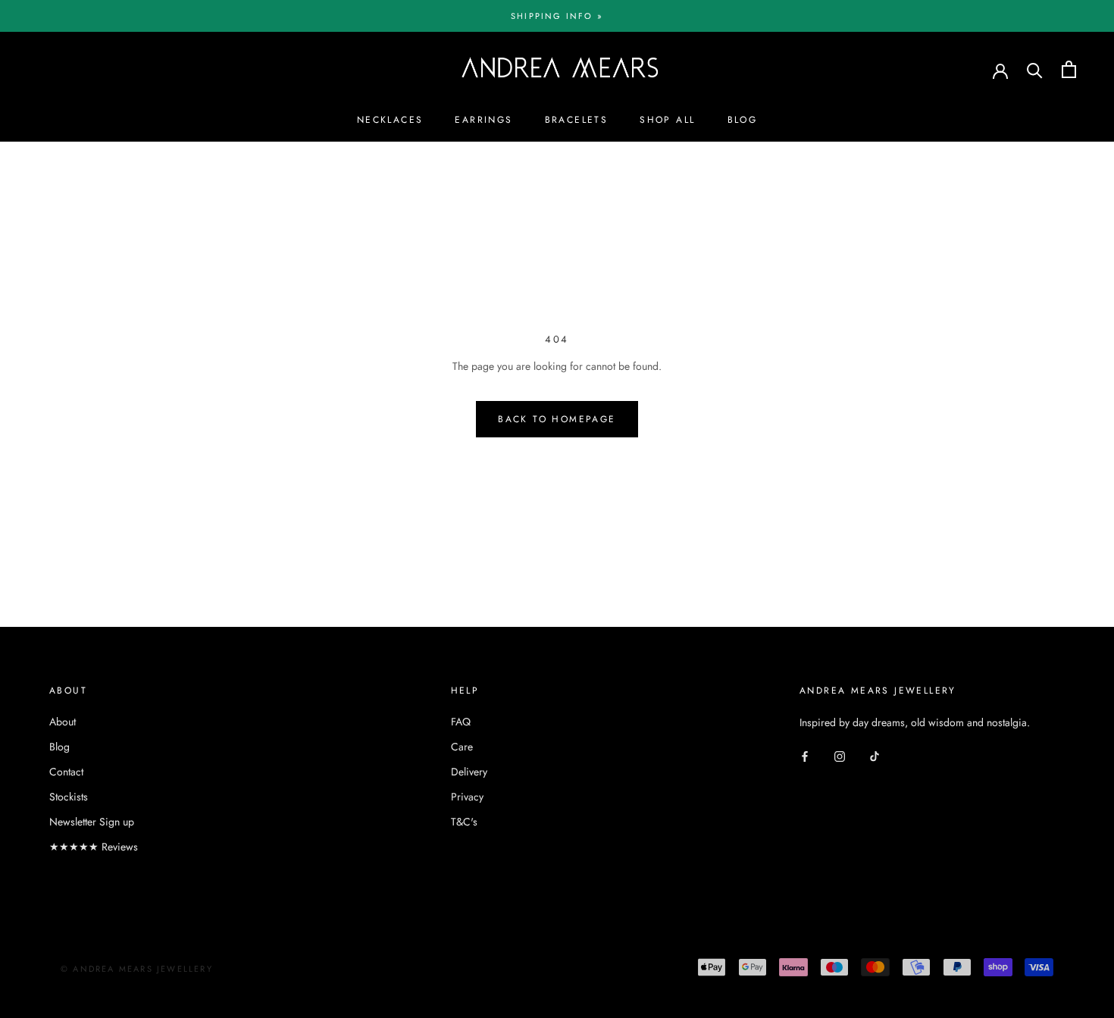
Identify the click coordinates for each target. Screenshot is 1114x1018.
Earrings (483, 120)
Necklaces (390, 120)
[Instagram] (839, 755)
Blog (743, 120)
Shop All (667, 120)
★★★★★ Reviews (93, 846)
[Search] (1035, 69)
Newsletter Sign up (91, 821)
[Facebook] (805, 755)
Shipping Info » (557, 16)
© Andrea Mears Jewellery (137, 969)
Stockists (68, 796)
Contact (66, 771)
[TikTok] (874, 755)
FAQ (461, 721)
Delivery (469, 771)
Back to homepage (556, 419)
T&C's (464, 821)
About (62, 721)
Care (462, 746)
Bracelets (577, 120)
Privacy (467, 796)
